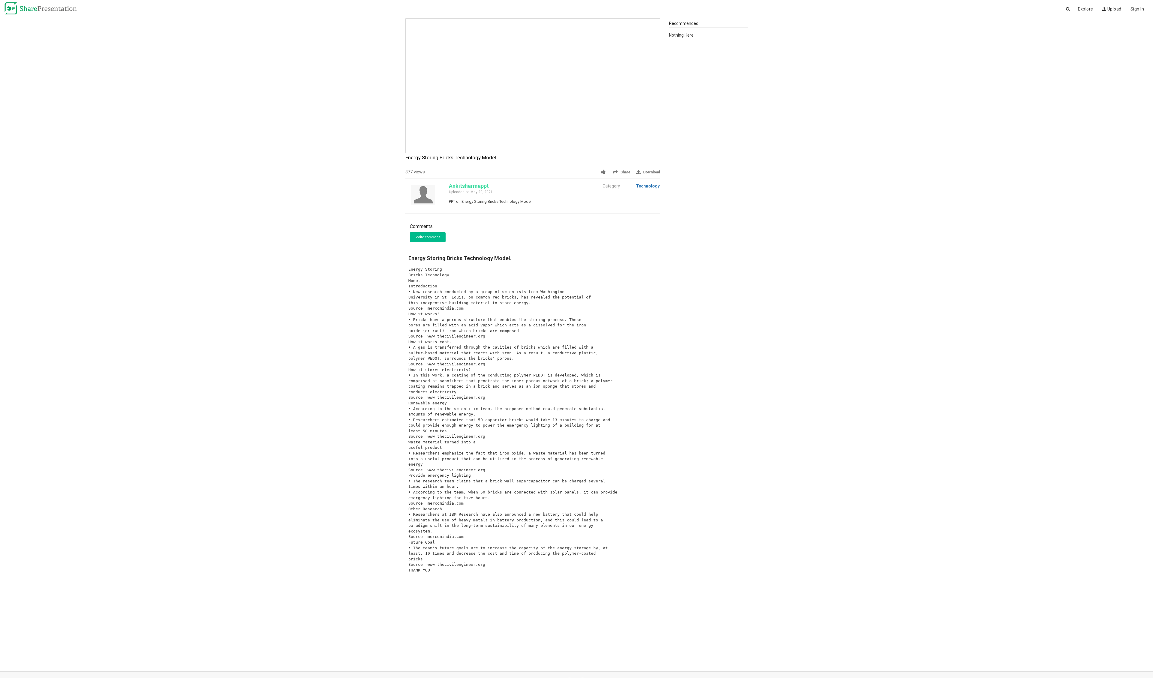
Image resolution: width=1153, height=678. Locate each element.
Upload (1113, 9)
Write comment (428, 237)
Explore (1085, 9)
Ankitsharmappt (469, 186)
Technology (648, 186)
